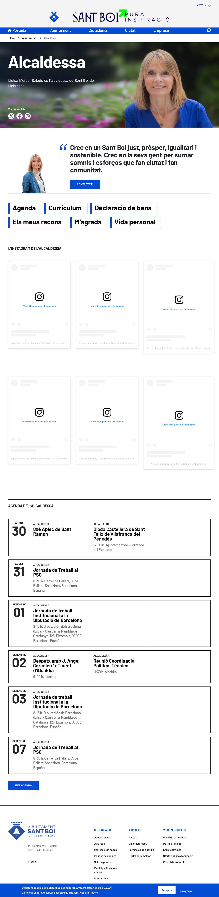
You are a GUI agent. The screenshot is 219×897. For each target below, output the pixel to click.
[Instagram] (28, 116)
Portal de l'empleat (140, 856)
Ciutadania (98, 31)
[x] (11, 116)
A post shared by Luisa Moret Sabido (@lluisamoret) (39, 343)
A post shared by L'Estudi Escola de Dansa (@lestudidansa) (179, 348)
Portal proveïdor (173, 843)
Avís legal (100, 843)
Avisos (133, 837)
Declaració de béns (123, 208)
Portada (19, 31)
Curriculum (65, 208)
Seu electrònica (172, 850)
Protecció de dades (105, 850)
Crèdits (32, 861)
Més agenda (23, 785)
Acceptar (167, 890)
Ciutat (130, 31)
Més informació (89, 892)
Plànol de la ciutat (173, 862)
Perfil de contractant (175, 837)
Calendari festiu (138, 843)
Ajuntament (60, 31)
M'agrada (88, 222)
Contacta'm (85, 184)
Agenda (24, 208)
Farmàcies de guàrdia (141, 850)
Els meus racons (37, 222)
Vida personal (135, 222)
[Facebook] (19, 116)
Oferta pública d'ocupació (178, 856)
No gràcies (186, 891)
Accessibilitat (102, 837)
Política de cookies (105, 856)
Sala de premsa (103, 862)
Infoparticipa (101, 878)
